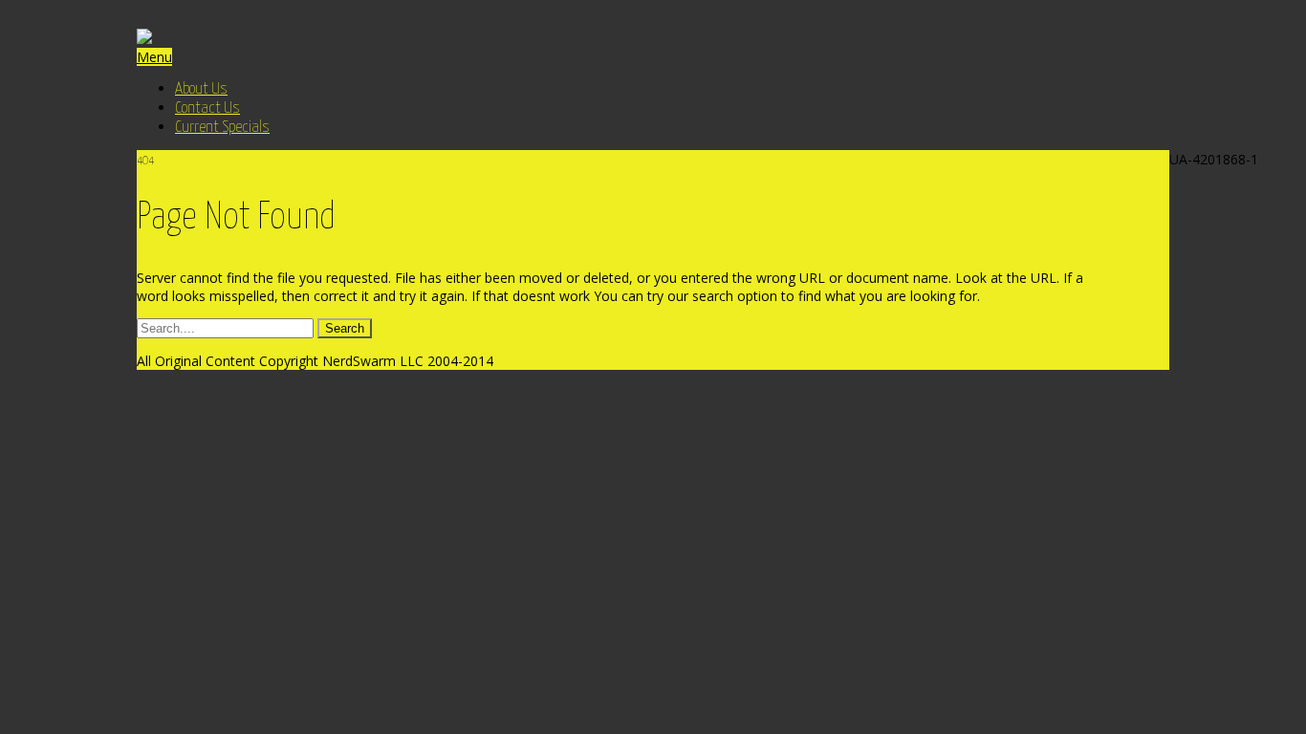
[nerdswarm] (144, 39)
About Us (201, 89)
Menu (154, 57)
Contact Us (207, 108)
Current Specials (222, 127)
